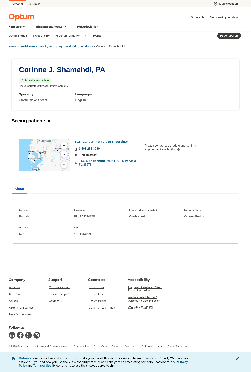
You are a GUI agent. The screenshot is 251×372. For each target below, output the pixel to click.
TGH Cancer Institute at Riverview (101, 142)
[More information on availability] (178, 149)
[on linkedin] (12, 335)
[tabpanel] (125, 221)
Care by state (47, 46)
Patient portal (229, 35)
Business (34, 4)
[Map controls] (64, 165)
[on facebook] (20, 335)
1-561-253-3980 (89, 148)
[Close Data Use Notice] (237, 359)
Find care (87, 46)
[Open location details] (44, 153)
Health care (27, 46)
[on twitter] (28, 335)
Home (12, 46)
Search (199, 17)
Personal (17, 4)
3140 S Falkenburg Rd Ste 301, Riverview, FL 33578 (107, 162)
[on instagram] (36, 335)
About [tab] (19, 189)
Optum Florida (68, 46)
